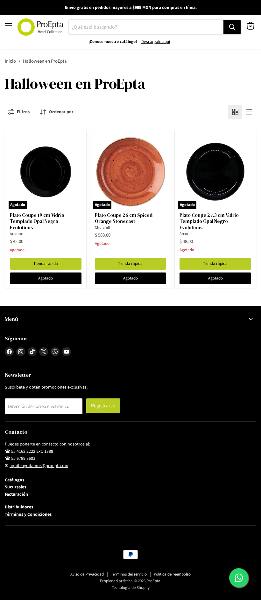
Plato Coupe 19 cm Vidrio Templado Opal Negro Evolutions (37, 221)
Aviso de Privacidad (87, 574)
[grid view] (235, 112)
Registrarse (103, 405)
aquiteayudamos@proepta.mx (39, 466)
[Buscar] (232, 27)
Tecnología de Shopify (131, 587)
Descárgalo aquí (155, 42)
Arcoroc (16, 234)
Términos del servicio (129, 574)
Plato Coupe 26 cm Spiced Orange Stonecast (123, 218)
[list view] (249, 112)
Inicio (10, 61)
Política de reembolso (172, 574)
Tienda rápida (45, 263)
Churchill (102, 227)
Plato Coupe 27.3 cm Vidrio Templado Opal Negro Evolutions (209, 221)
